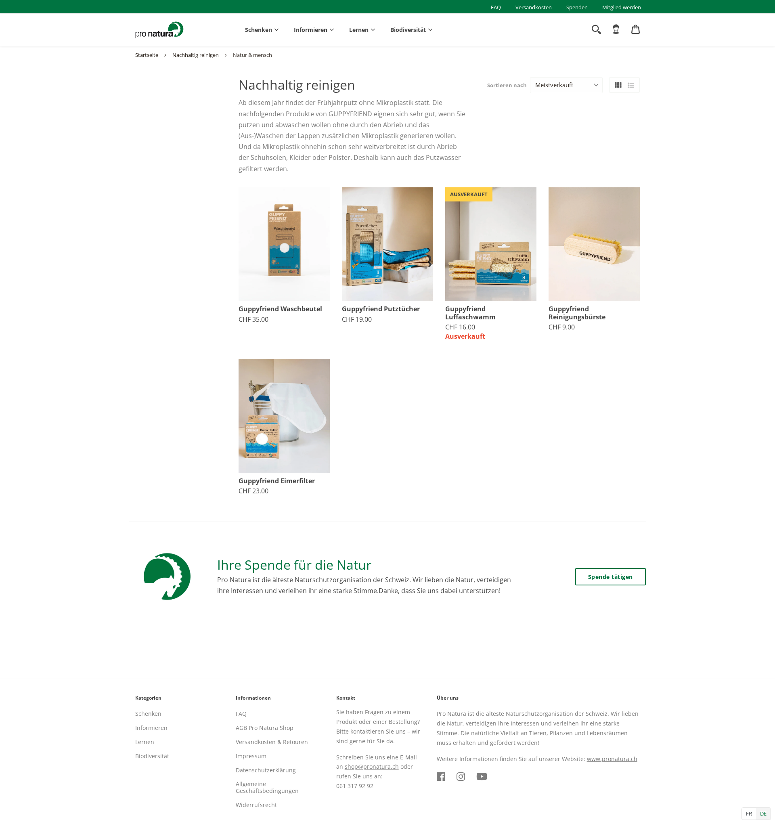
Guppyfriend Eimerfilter (277, 481)
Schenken (258, 30)
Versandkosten (533, 7)
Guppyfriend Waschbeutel (280, 309)
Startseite (146, 55)
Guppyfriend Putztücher (381, 309)
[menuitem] (616, 29)
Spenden (577, 7)
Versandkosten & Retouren (272, 742)
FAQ (496, 7)
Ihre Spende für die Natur (294, 564)
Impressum (251, 756)
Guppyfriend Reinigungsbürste (577, 313)
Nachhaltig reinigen (195, 55)
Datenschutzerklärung (266, 770)
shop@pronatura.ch (372, 766)
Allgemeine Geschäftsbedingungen (267, 787)
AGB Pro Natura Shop (264, 728)
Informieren (310, 30)
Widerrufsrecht (256, 805)
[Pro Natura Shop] (159, 30)
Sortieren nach (507, 85)
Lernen (359, 30)
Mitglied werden (621, 7)
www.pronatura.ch (612, 759)
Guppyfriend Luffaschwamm (470, 313)
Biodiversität (408, 30)
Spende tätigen (610, 577)
